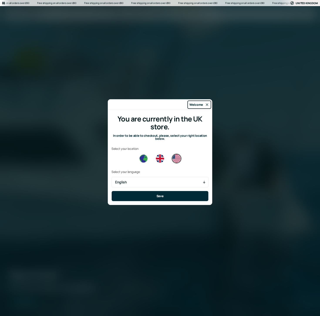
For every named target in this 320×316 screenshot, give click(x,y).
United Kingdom (307, 3)
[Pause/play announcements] (3, 3)
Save (160, 196)
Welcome (196, 104)
